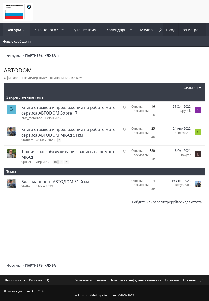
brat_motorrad (31, 118)
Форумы (16, 29)
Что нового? (46, 29)
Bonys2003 (183, 185)
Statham (27, 140)
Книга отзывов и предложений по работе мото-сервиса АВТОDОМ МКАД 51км (69, 132)
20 (66, 162)
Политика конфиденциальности (135, 280)
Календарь (116, 29)
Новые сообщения (17, 41)
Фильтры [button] (191, 87)
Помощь (172, 280)
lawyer (186, 155)
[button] (63, 29)
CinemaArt (183, 133)
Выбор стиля (15, 280)
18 (55, 162)
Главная (189, 280)
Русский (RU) (39, 280)
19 (60, 162)
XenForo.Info (35, 291)
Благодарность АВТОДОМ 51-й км (55, 181)
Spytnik (185, 111)
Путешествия (84, 29)
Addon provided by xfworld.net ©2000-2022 (104, 295)
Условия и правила (90, 280)
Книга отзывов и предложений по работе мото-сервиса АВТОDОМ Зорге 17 (69, 110)
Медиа (146, 29)
